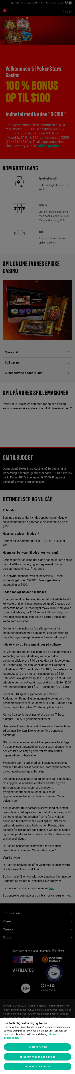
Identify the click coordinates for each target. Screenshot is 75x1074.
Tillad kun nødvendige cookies (38, 1056)
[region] (37, 1046)
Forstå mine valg (37, 1047)
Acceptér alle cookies (37, 1066)
